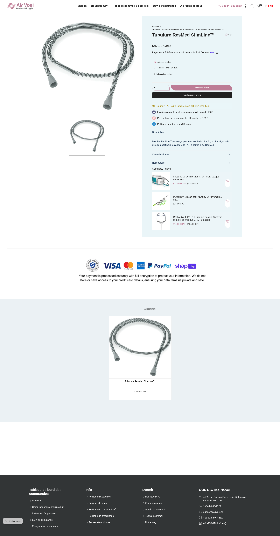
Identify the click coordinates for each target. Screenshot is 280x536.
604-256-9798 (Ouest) (214, 523)
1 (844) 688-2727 (231, 5)
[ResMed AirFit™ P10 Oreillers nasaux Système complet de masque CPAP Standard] (161, 221)
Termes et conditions (99, 522)
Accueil (155, 26)
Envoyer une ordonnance (45, 526)
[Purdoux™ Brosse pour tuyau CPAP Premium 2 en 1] (161, 201)
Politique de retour (98, 503)
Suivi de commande (42, 520)
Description (158, 132)
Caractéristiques (160, 154)
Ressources (158, 163)
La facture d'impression (44, 513)
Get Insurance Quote (192, 95)
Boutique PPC (152, 496)
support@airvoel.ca (213, 512)
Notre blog (150, 522)
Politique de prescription (101, 516)
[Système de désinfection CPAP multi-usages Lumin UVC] (161, 181)
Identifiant (37, 500)
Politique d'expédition (100, 496)
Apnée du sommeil (155, 509)
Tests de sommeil (154, 516)
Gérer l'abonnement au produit (47, 507)
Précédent (38, 66)
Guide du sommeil (154, 503)
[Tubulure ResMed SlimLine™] (140, 347)
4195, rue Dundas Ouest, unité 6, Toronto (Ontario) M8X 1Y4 (224, 499)
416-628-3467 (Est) (213, 517)
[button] (100, 6)
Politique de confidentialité (102, 509)
